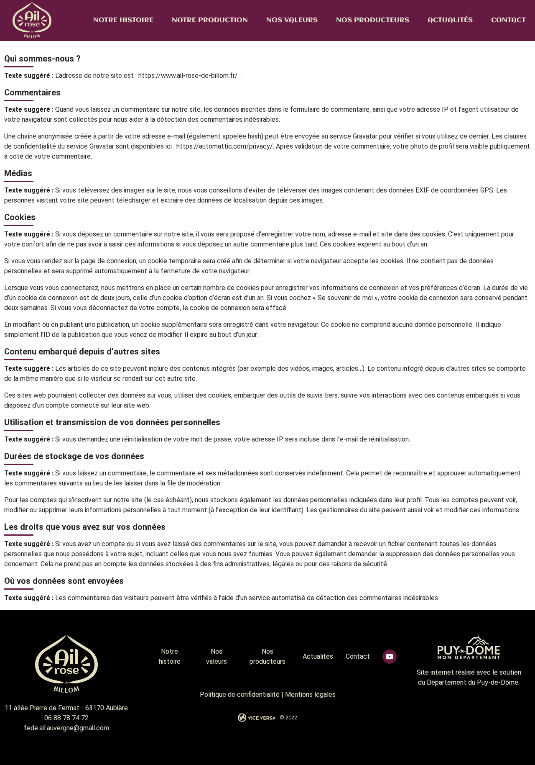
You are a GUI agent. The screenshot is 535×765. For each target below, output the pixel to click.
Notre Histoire (123, 20)
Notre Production (210, 20)
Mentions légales (310, 694)
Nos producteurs (372, 20)
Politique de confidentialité (240, 694)
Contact (508, 20)
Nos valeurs (292, 20)
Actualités (450, 20)
